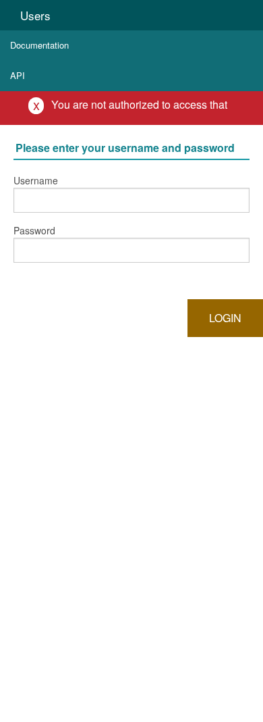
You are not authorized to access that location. (139, 111)
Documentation (39, 44)
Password (34, 230)
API (17, 75)
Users (35, 15)
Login (225, 318)
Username (35, 180)
